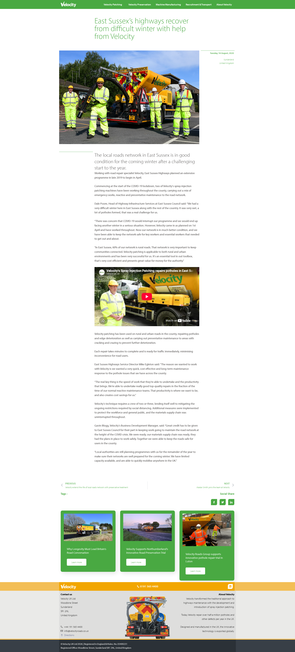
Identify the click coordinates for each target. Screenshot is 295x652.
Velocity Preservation (139, 4)
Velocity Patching (113, 4)
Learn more (76, 562)
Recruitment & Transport (199, 4)
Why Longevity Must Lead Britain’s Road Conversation (86, 550)
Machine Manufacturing (168, 4)
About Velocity (224, 4)
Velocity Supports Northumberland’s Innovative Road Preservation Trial (147, 550)
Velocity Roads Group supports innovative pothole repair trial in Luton (204, 557)
